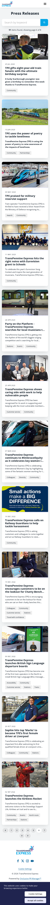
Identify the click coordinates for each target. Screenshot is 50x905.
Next (28, 835)
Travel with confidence (15, 617)
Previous (5, 830)
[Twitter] (22, 861)
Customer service (13, 412)
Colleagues (11, 477)
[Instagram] (27, 861)
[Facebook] (18, 861)
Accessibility (11, 683)
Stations (10, 346)
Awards (9, 215)
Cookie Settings (25, 869)
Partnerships (25, 153)
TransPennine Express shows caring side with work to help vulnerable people (23, 392)
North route (33, 815)
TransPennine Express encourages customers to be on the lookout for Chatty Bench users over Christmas (25, 590)
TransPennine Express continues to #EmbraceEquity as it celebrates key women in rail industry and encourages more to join (24, 461)
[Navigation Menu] (45, 3)
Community (11, 90)
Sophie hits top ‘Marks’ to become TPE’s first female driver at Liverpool (21, 733)
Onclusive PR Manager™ (30, 878)
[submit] (44, 22)
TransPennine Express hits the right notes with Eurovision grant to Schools (24, 261)
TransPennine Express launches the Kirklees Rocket (23, 797)
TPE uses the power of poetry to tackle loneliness (23, 135)
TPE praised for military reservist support (20, 197)
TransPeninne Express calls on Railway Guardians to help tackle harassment (24, 523)
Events (19, 346)
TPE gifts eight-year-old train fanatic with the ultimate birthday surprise (23, 71)
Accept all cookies (35, 900)
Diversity (22, 477)
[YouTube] (32, 861)
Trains (36, 687)
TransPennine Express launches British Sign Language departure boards (24, 663)
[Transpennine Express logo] (25, 850)
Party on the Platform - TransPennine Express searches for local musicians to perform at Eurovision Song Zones (24, 330)
